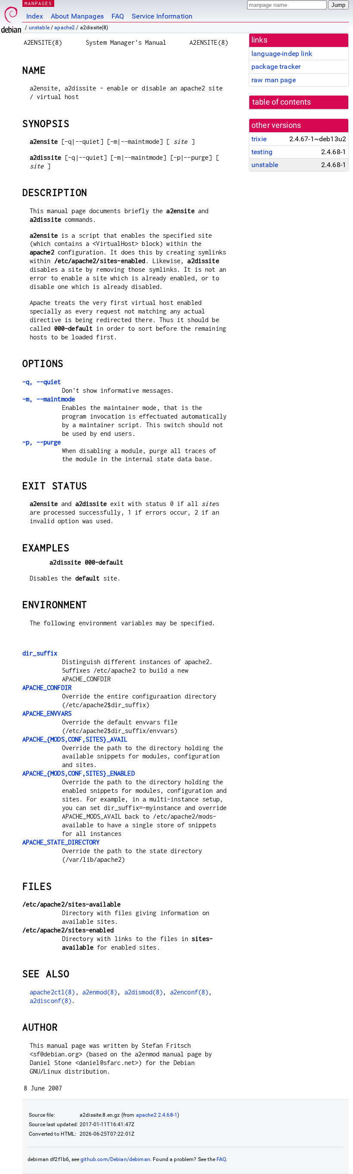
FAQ (117, 16)
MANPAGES (38, 3)
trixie (258, 139)
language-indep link (281, 54)
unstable (39, 28)
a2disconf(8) (51, 1000)
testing (261, 152)
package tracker (275, 66)
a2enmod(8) (100, 992)
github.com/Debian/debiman (115, 1159)
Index (34, 16)
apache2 (64, 28)
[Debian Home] (11, 17)
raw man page (273, 80)
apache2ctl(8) (52, 992)
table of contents (281, 102)
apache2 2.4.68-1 (156, 1115)
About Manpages (77, 16)
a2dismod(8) (143, 992)
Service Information (162, 16)
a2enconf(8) (189, 992)
